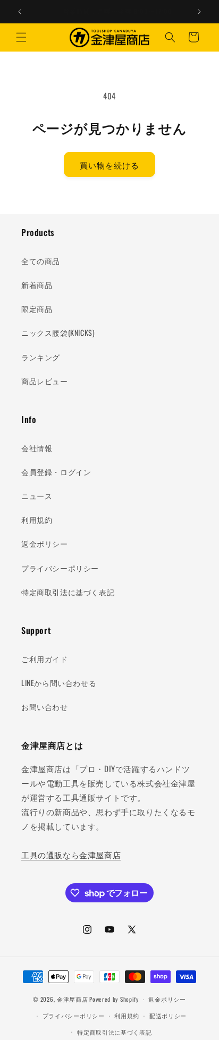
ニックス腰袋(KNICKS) (58, 332)
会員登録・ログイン (56, 471)
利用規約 (36, 519)
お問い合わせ (44, 706)
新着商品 (36, 284)
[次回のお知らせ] (199, 11)
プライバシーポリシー (60, 567)
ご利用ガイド (44, 658)
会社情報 (36, 447)
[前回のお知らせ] (19, 11)
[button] (21, 37)
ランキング (40, 356)
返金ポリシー (44, 543)
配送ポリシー (168, 1015)
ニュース (36, 495)
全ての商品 (40, 260)
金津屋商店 (72, 999)
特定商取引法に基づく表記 (67, 591)
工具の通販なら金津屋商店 (71, 854)
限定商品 (36, 308)
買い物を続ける (109, 165)
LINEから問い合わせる (58, 682)
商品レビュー (44, 380)
